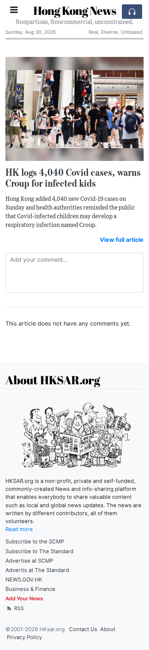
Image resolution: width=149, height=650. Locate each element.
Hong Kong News (74, 10)
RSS (18, 608)
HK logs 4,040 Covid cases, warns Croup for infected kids (73, 178)
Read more (19, 529)
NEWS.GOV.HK (23, 579)
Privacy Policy (24, 637)
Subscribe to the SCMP (34, 541)
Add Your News (24, 598)
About (107, 629)
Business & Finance (30, 589)
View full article (122, 239)
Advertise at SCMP (29, 561)
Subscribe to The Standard (39, 551)
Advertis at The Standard (37, 570)
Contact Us (83, 629)
